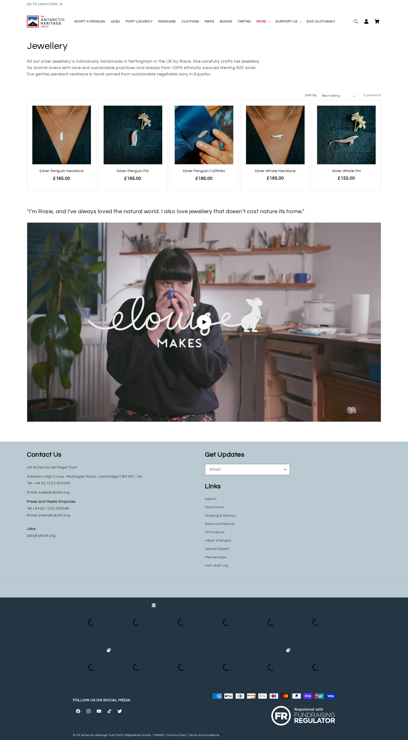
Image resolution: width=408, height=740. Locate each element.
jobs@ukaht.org (41, 535)
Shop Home (214, 507)
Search (211, 499)
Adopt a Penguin (218, 540)
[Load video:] (204, 322)
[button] (263, 21)
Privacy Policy (177, 735)
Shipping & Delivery (220, 515)
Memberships (216, 557)
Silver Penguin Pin (133, 171)
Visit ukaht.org (216, 565)
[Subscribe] (284, 469)
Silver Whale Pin (346, 171)
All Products (215, 532)
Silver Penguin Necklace (61, 171)
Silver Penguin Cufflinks (204, 171)
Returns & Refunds (220, 524)
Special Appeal (217, 548)
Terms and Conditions (204, 735)
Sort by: (311, 95)
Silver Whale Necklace (275, 171)
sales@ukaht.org (54, 492)
